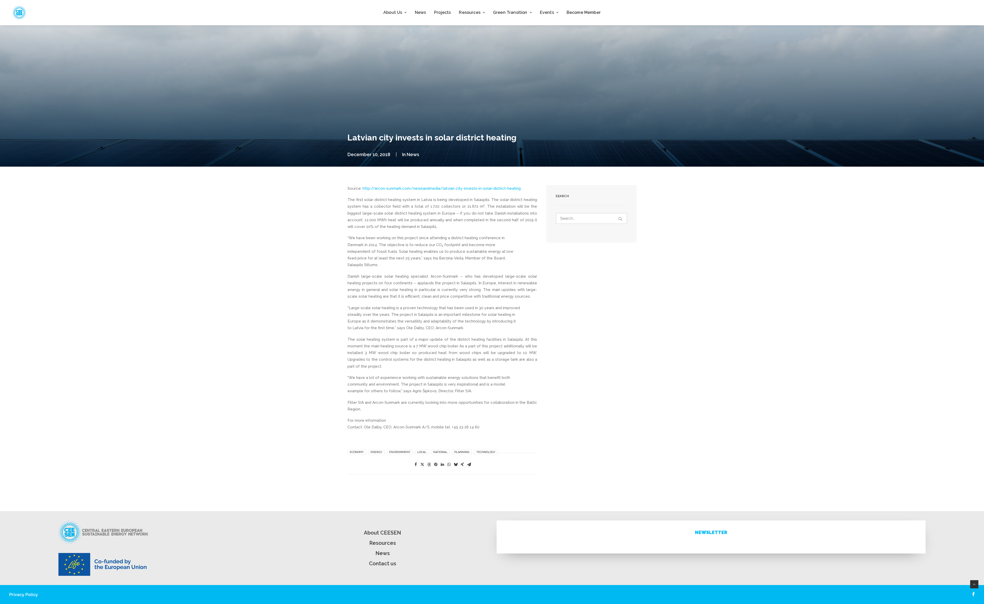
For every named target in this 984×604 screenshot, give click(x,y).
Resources (382, 543)
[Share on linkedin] (442, 464)
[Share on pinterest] (436, 464)
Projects (442, 12)
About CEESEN (382, 533)
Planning (461, 452)
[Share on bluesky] (456, 464)
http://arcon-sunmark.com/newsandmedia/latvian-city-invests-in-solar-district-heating (442, 188)
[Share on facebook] (416, 464)
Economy (357, 452)
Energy (376, 452)
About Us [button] (392, 12)
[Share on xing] (462, 464)
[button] (620, 219)
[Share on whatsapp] (449, 464)
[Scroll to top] (974, 584)
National (440, 452)
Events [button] (547, 12)
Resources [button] (469, 12)
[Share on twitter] (422, 464)
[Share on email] (469, 464)
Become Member (584, 12)
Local (421, 452)
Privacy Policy (23, 594)
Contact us (382, 563)
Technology (485, 452)
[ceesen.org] (19, 12)
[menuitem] (395, 12)
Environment (400, 452)
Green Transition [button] (510, 12)
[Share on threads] (429, 464)
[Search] (591, 218)
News (420, 12)
